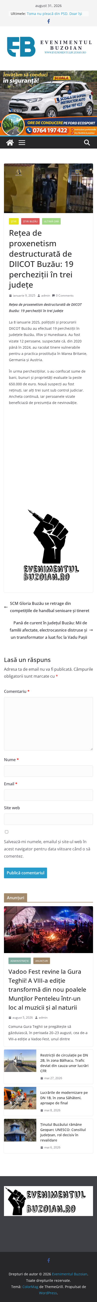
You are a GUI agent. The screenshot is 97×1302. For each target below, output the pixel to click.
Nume (11, 759)
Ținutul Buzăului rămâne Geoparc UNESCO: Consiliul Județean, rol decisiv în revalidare (63, 1132)
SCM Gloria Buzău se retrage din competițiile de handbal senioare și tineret (49, 607)
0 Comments (65, 295)
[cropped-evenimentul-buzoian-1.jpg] (48, 511)
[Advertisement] (48, 459)
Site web (12, 808)
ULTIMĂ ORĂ (51, 221)
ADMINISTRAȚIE (19, 961)
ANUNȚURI (41, 961)
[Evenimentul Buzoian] (48, 74)
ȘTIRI (14, 221)
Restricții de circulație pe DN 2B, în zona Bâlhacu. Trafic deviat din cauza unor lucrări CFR (64, 1063)
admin (45, 295)
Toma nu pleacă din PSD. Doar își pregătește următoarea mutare (54, 16)
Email (10, 784)
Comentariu (17, 691)
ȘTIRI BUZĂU (30, 221)
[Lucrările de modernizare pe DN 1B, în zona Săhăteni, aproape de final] (20, 1101)
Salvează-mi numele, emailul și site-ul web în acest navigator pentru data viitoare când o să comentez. (47, 849)
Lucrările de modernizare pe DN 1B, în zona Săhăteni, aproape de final (64, 1097)
